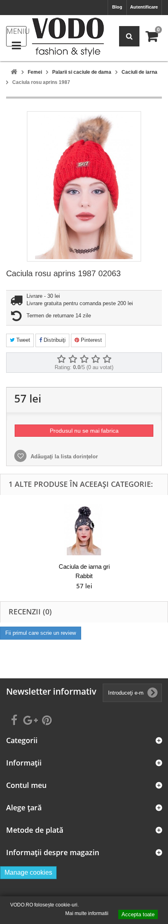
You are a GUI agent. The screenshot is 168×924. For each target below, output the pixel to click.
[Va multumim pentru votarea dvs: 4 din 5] (95, 359)
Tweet (22, 340)
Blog (117, 6)
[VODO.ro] (68, 37)
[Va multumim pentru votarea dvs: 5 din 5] (106, 359)
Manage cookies (28, 872)
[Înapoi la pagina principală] (14, 72)
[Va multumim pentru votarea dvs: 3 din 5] (84, 359)
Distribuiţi (54, 340)
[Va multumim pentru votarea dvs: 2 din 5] (72, 359)
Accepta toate (138, 914)
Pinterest (90, 340)
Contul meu (26, 785)
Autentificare (144, 6)
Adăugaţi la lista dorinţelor (63, 456)
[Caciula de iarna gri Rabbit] (84, 529)
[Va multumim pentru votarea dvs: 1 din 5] (61, 359)
